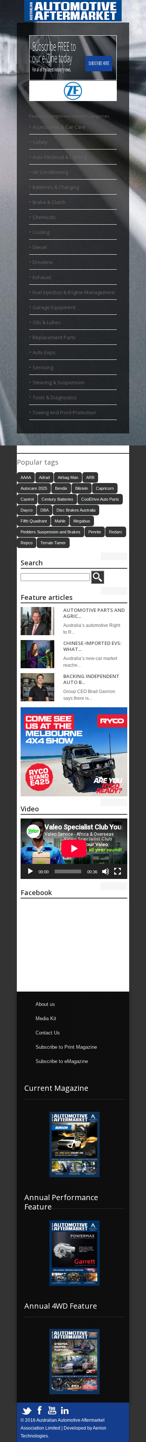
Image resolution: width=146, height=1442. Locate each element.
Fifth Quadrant (34, 521)
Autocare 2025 (34, 488)
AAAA (26, 477)
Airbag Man (68, 477)
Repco (27, 543)
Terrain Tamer (53, 543)
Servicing (43, 367)
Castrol (27, 499)
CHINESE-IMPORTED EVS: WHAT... (92, 646)
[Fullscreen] (117, 871)
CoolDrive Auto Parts (100, 499)
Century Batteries (57, 499)
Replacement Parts (54, 337)
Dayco (27, 510)
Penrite (94, 532)
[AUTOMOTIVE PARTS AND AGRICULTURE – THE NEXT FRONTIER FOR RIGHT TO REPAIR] (37, 621)
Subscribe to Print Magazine (66, 1047)
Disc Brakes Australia (76, 510)
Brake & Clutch (49, 202)
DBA (44, 510)
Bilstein (81, 488)
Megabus (81, 521)
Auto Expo (44, 352)
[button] (69, 116)
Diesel (40, 247)
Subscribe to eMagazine (62, 1061)
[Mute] (105, 871)
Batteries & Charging (56, 187)
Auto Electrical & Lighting (60, 157)
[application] (74, 848)
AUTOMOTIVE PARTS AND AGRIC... (94, 613)
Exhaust (42, 277)
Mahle (60, 521)
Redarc (115, 532)
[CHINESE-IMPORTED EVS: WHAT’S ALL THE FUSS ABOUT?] (37, 654)
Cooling (41, 232)
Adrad (44, 477)
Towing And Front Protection (64, 412)
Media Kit (46, 1018)
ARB (90, 477)
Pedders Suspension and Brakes (50, 532)
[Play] (30, 871)
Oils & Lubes (47, 322)
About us (45, 1004)
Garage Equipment (54, 307)
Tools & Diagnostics (55, 397)
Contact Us (48, 1033)
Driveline (43, 262)
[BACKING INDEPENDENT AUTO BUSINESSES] (37, 687)
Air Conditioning (50, 172)
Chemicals (44, 217)
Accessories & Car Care (59, 127)
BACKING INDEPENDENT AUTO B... (91, 679)
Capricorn (105, 488)
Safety (40, 142)
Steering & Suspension (59, 382)
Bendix (61, 488)
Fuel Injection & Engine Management (74, 292)
